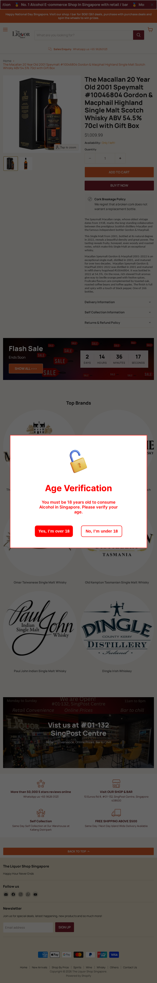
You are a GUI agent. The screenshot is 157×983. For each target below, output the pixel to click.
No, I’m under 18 (102, 531)
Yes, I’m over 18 (54, 531)
